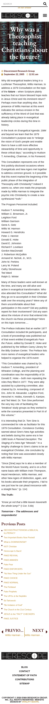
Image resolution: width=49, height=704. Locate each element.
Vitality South (30, 702)
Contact (24, 671)
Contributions (24, 679)
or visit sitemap (24, 8)
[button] (45, 15)
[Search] (45, 3)
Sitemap (24, 683)
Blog (24, 667)
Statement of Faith (24, 675)
